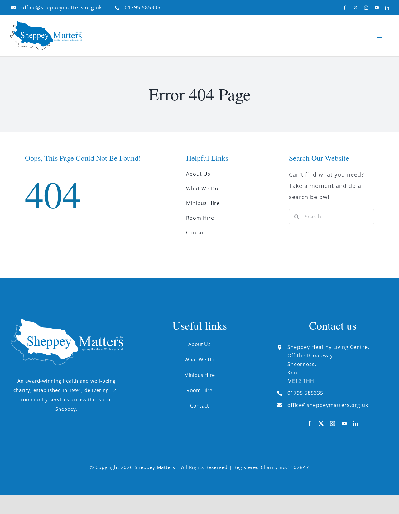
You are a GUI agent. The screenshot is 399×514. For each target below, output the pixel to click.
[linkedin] (387, 8)
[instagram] (366, 8)
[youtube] (377, 8)
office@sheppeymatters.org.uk (61, 7)
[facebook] (345, 8)
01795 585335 (143, 7)
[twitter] (355, 8)
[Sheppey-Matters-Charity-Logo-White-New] (66, 321)
